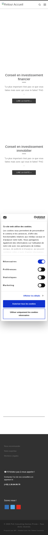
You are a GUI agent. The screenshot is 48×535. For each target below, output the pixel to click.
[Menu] (44, 4)
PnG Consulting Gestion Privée (24, 524)
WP (15, 530)
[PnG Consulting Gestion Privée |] (12, 4)
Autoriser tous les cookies (24, 304)
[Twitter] (12, 507)
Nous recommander (12, 446)
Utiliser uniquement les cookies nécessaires (24, 313)
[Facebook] (7, 507)
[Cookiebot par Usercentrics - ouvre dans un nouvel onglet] (34, 217)
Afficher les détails (31, 296)
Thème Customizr (37, 530)
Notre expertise (10, 451)
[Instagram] (18, 507)
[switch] (41, 269)
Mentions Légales (11, 456)
